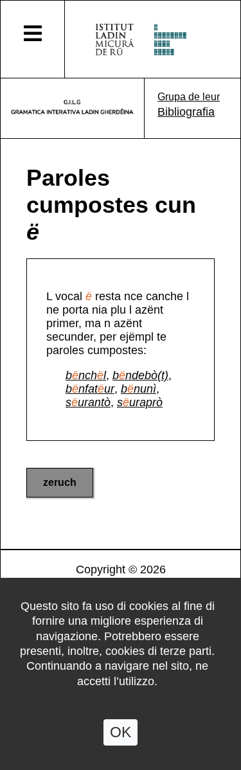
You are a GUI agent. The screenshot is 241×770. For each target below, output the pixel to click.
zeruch (59, 482)
